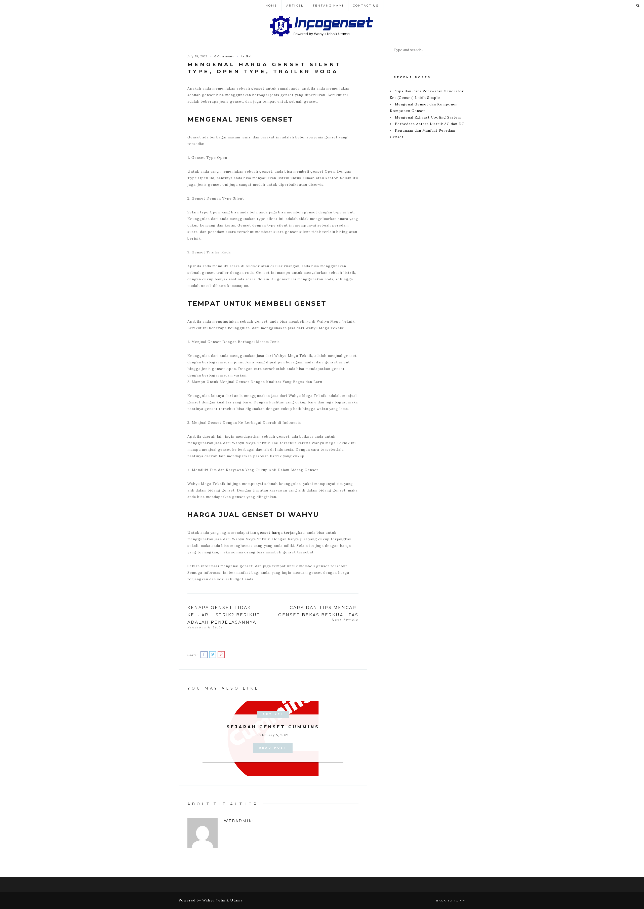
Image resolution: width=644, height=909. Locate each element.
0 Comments (224, 56)
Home (271, 5)
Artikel (294, 5)
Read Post (273, 747)
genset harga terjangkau (281, 532)
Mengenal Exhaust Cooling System (428, 117)
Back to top (449, 900)
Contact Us (366, 5)
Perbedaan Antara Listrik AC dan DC (429, 124)
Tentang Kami (328, 5)
